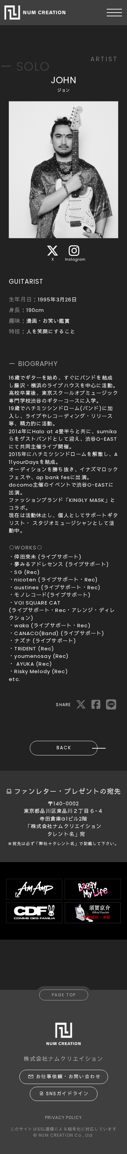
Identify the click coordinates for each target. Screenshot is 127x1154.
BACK (64, 748)
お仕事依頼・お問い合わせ (68, 1076)
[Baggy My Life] (93, 889)
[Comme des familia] (34, 912)
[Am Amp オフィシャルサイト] (34, 889)
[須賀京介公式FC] (93, 912)
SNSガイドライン (67, 1093)
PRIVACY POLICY (63, 1117)
